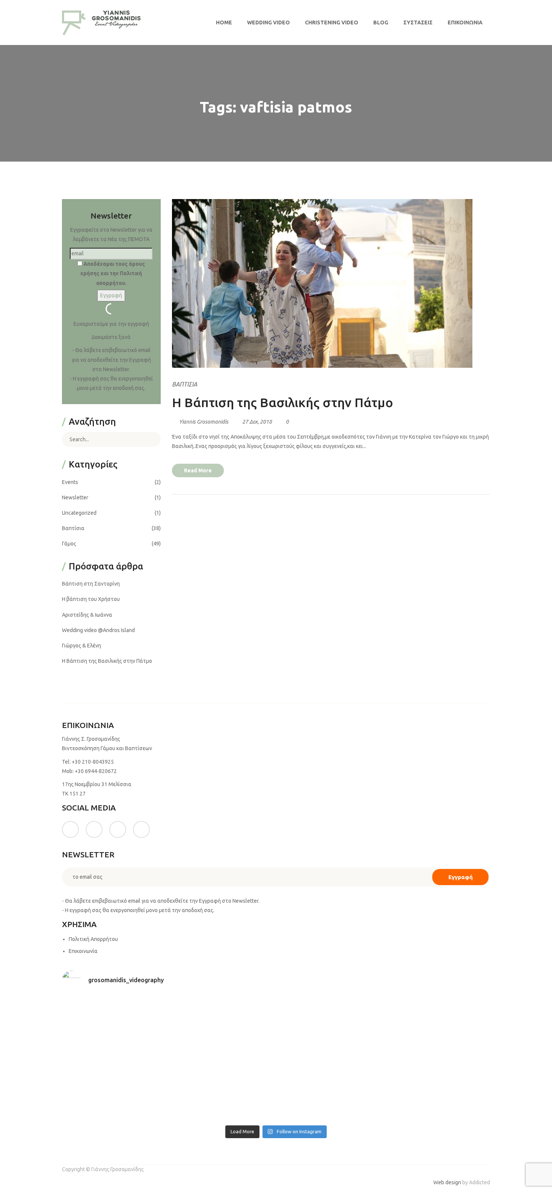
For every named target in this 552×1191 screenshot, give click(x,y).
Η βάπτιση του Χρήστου (91, 599)
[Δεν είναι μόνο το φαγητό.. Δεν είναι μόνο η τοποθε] (438, 1036)
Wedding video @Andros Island (98, 630)
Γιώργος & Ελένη (81, 646)
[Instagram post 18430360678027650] (222, 1114)
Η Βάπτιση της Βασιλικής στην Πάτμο (282, 402)
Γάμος (69, 544)
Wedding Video (268, 22)
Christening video (331, 22)
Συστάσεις (418, 22)
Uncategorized (79, 513)
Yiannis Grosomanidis (203, 422)
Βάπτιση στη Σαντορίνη (91, 584)
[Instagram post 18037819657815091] (222, 1082)
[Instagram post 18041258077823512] (114, 1082)
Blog (380, 22)
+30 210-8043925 (93, 762)
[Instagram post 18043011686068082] (114, 1003)
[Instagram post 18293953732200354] (222, 1003)
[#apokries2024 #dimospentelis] (330, 1114)
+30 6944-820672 (96, 771)
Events (70, 482)
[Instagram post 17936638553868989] (330, 1003)
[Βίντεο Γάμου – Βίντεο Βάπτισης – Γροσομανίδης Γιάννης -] (101, 22)
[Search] (149, 439)
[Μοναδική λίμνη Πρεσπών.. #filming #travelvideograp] (330, 1092)
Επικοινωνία (465, 22)
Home (224, 22)
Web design (447, 1182)
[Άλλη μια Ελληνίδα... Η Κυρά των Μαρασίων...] (438, 1087)
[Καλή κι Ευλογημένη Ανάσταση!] (114, 1114)
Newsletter (75, 497)
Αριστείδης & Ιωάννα (87, 615)
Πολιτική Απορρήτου (93, 939)
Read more (198, 470)
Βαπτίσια (184, 384)
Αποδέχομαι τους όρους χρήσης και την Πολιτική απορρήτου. (112, 273)
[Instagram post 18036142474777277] (438, 1114)
